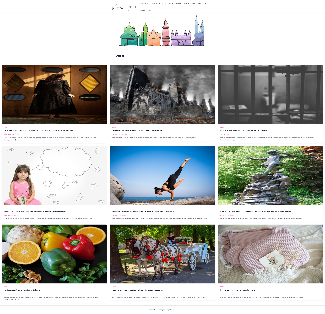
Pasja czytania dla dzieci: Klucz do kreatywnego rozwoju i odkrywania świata (35, 211)
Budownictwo (144, 3)
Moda (171, 3)
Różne (193, 3)
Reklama (178, 3)
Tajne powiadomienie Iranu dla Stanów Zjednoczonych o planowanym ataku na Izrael (38, 130)
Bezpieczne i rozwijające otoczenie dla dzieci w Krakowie (243, 130)
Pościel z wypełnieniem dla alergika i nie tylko (238, 290)
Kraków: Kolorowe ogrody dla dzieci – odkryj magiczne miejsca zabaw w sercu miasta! (255, 211)
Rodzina (186, 3)
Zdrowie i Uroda (145, 10)
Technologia (202, 3)
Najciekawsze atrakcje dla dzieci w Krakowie (22, 290)
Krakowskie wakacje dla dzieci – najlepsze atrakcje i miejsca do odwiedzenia (143, 211)
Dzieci (164, 3)
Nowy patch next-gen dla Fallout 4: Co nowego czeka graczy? (137, 130)
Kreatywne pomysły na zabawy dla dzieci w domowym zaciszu (137, 290)
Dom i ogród (156, 3)
